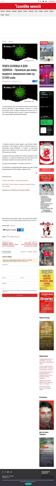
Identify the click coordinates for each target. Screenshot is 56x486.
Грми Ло (46, 11)
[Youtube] (43, 1)
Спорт (36, 11)
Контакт (7, 15)
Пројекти (51, 11)
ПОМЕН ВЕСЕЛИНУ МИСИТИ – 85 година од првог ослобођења (46, 382)
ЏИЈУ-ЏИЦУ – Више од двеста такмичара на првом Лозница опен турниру (29, 244)
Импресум (5, 476)
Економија (14, 11)
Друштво (20, 11)
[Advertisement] (28, 27)
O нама (2, 15)
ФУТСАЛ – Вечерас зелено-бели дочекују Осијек (45, 388)
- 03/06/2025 (43, 452)
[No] (54, 482)
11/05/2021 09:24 (15, 81)
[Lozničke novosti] (28, 6)
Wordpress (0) (23, 251)
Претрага (51, 1)
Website (4, 283)
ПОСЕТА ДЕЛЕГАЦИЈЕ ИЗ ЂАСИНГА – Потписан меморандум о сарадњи (46, 368)
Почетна (3, 11)
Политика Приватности (8, 476)
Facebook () (30, 251)
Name (4, 277)
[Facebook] (38, 1)
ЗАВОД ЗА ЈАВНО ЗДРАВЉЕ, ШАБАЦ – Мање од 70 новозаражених (10, 244)
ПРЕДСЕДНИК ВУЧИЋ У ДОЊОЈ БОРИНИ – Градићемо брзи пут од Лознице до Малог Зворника (46, 375)
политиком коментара (22, 261)
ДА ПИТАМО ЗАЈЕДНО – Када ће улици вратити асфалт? (46, 448)
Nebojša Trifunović (7, 81)
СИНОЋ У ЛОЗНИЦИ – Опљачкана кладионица (15, 180)
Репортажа (31, 11)
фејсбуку (14, 190)
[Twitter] (46, 1)
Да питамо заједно (44, 444)
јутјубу (27, 190)
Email (22, 277)
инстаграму (21, 190)
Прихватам (28, 483)
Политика (8, 11)
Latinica (2, 1)
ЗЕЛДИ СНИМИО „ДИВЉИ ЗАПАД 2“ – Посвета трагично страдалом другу (46, 336)
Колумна (41, 11)
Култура (25, 11)
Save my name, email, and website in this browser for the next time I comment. (19, 291)
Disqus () (35, 251)
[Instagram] (40, 1)
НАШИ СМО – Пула (45, 417)
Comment (5, 264)
